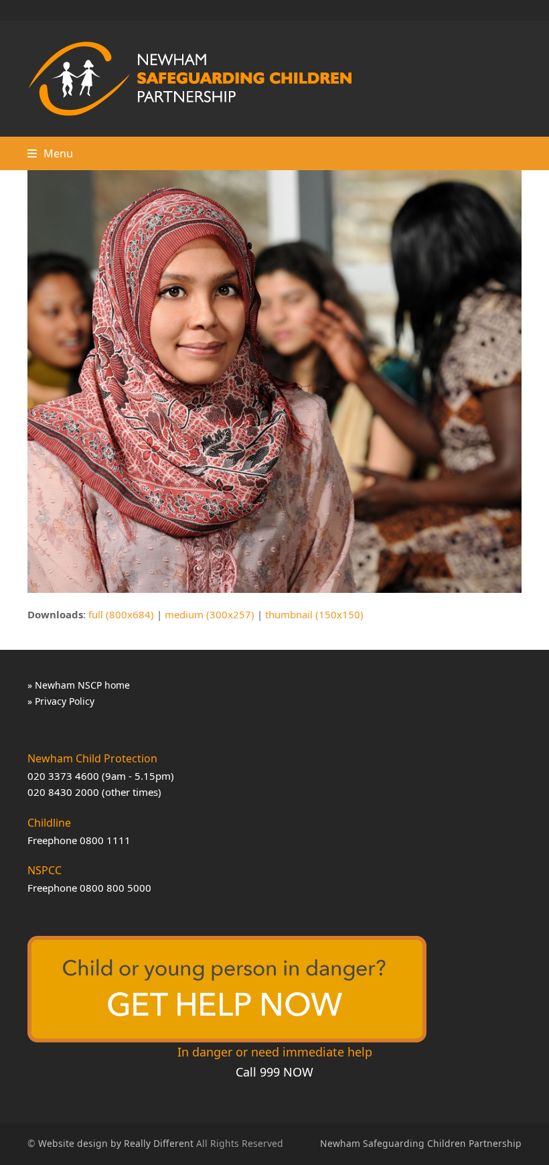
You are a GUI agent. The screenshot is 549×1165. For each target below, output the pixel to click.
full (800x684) (121, 614)
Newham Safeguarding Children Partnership (421, 1143)
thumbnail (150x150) (314, 614)
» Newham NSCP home (78, 685)
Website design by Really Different (115, 1143)
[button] (50, 153)
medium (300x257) (209, 614)
